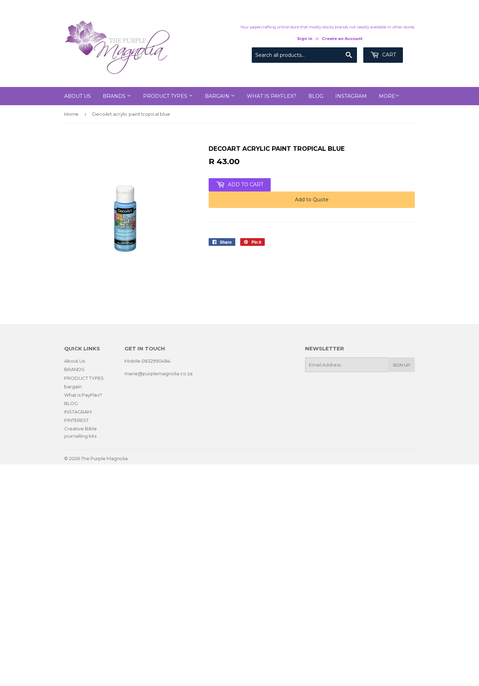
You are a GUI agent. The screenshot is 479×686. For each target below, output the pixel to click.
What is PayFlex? (271, 96)
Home (71, 114)
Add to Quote (312, 199)
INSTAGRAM (351, 96)
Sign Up (401, 365)
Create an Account (342, 38)
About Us (77, 96)
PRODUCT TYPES (166, 96)
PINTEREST (76, 420)
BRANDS (115, 96)
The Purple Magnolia (104, 458)
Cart (388, 55)
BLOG (315, 96)
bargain (218, 96)
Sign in (304, 38)
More (387, 96)
